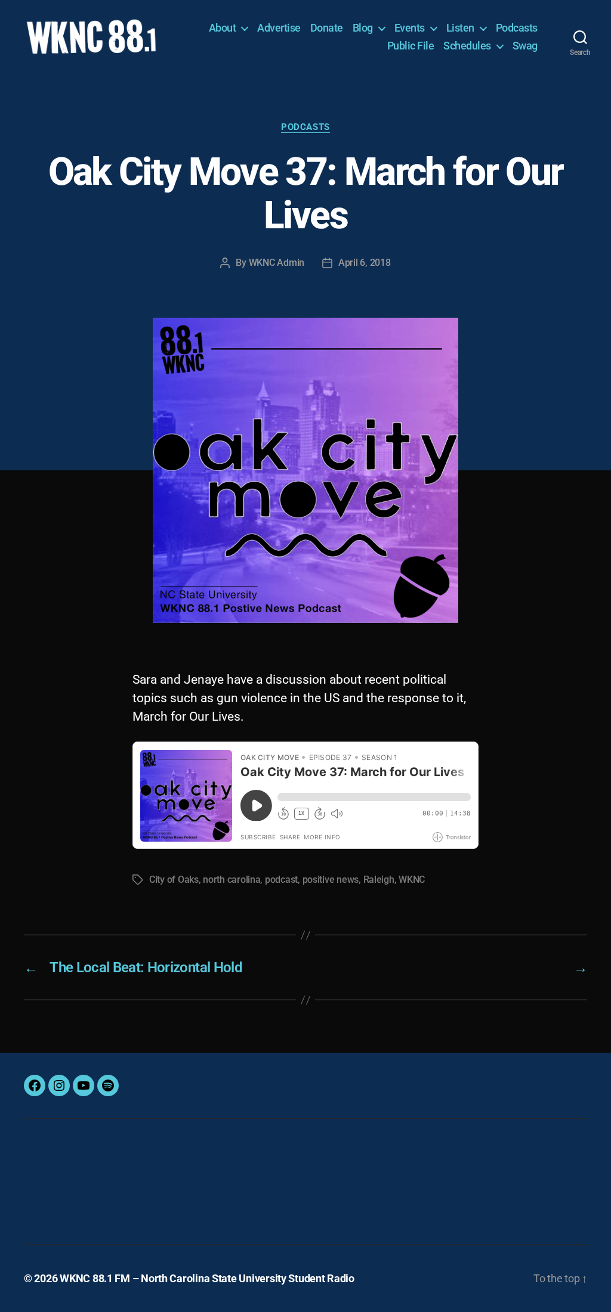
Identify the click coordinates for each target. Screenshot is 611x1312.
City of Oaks (174, 879)
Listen (460, 27)
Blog (363, 27)
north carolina (231, 879)
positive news (331, 879)
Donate (326, 27)
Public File (410, 45)
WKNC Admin (276, 262)
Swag (525, 45)
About (222, 27)
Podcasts (517, 27)
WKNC (412, 879)
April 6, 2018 (364, 262)
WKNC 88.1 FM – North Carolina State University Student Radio (207, 1278)
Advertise (279, 27)
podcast (281, 879)
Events (409, 27)
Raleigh (378, 879)
